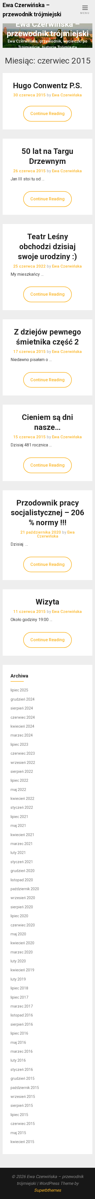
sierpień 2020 (22, 907)
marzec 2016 (22, 1051)
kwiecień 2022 (22, 798)
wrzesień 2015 (23, 1096)
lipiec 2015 (19, 1115)
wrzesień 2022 (23, 762)
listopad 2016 (22, 1015)
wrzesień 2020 (23, 898)
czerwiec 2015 (23, 1124)
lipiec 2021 (19, 817)
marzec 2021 (22, 844)
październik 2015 (25, 1088)
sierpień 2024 (22, 708)
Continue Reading (47, 113)
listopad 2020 (22, 880)
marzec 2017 (22, 1006)
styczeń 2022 (22, 807)
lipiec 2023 (19, 744)
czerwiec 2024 (23, 717)
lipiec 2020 (19, 916)
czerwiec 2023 (23, 753)
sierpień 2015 (22, 1105)
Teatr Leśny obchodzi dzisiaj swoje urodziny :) (47, 246)
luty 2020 (18, 961)
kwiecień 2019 (22, 970)
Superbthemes (47, 1190)
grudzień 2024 (23, 699)
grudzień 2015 (23, 1078)
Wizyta (47, 601)
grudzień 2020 (23, 871)
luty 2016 (18, 1060)
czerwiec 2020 (23, 925)
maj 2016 (18, 1042)
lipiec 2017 (19, 997)
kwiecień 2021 (22, 835)
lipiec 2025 (19, 690)
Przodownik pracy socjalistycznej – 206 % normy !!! (47, 512)
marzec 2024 (22, 735)
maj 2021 (18, 825)
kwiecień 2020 (22, 943)
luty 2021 (18, 853)
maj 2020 (18, 934)
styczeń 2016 (22, 1069)
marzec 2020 (22, 952)
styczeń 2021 (22, 862)
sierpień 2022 (22, 771)
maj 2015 (18, 1133)
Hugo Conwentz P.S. (47, 85)
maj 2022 (18, 790)
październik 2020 (25, 889)
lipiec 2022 (19, 780)
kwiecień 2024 (22, 726)
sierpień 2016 (22, 1024)
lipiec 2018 (19, 988)
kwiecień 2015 (22, 1142)
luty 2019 (18, 979)
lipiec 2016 (19, 1033)
